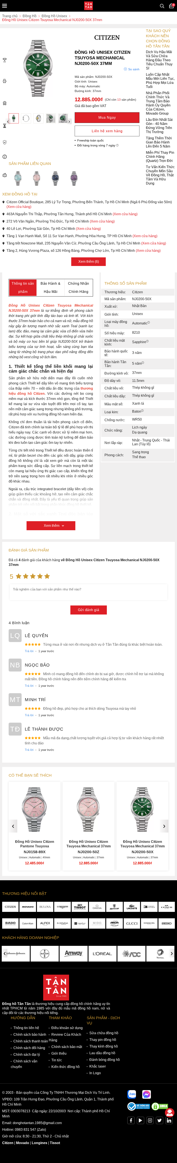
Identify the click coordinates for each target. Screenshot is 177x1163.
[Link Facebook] (131, 1121)
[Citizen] (10, 907)
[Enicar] (114, 923)
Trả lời (29, 651)
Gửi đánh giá (88, 610)
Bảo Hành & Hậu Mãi (50, 287)
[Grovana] (62, 923)
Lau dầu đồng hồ (102, 1053)
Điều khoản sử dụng (67, 1028)
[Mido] (97, 923)
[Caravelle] (80, 923)
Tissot (55, 1143)
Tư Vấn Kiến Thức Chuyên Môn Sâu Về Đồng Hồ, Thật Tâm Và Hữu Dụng (160, 175)
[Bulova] (45, 907)
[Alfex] (45, 923)
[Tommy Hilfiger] (149, 907)
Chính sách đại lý (26, 1054)
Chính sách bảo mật (66, 1047)
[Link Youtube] (140, 1121)
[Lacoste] (132, 907)
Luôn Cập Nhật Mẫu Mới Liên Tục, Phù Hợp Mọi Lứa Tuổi (160, 81)
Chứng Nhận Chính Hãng (78, 287)
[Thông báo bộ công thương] (138, 1109)
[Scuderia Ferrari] (114, 907)
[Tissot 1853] (80, 907)
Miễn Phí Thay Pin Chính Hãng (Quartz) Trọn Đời (160, 157)
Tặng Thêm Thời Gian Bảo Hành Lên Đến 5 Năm (159, 142)
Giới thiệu (58, 1053)
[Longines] (62, 907)
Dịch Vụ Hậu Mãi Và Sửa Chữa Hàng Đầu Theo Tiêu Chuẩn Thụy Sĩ (159, 60)
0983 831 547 (25, 1129)
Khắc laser (97, 1066)
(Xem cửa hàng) (18, 207)
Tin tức (56, 1060)
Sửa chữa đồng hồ (103, 1033)
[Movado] (28, 907)
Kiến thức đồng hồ (65, 1067)
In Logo (95, 1073)
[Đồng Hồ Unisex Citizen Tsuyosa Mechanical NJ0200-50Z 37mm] (88, 830)
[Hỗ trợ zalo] (131, 1094)
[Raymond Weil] (149, 923)
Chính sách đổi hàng (29, 1048)
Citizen (7, 1143)
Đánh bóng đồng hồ (104, 1060)
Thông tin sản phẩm (23, 287)
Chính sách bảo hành (29, 1034)
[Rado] (10, 923)
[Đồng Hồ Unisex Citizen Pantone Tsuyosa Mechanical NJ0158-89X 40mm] (34, 830)
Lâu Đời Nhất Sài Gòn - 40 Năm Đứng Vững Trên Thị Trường (159, 126)
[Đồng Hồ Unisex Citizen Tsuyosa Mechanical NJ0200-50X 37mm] (13, 118)
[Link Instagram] (150, 1121)
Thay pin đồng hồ (102, 1040)
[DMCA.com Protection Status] (159, 1109)
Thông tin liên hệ (26, 1028)
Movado (22, 1143)
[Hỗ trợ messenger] (146, 1094)
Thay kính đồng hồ (103, 1046)
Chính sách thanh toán (30, 1041)
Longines (39, 1143)
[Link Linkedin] (169, 1121)
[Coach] (167, 907)
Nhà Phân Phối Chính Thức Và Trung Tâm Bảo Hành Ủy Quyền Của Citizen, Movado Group (158, 103)
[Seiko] (167, 923)
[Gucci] (132, 923)
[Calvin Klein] (28, 923)
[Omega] (97, 907)
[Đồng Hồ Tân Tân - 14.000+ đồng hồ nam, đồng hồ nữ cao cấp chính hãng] (88, 6)
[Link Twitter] (159, 1121)
